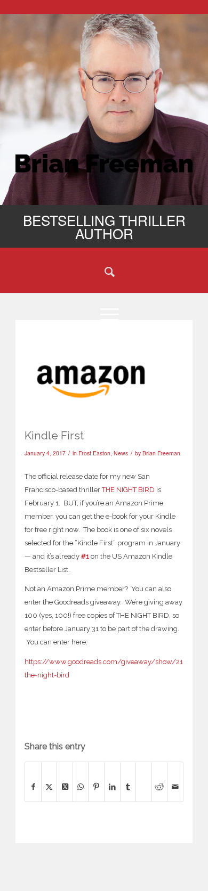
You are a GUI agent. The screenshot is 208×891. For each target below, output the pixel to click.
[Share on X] (49, 787)
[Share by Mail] (175, 787)
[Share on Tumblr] (128, 787)
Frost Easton (94, 453)
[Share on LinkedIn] (112, 787)
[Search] (104, 271)
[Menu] (104, 313)
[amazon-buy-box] (91, 376)
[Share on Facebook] (33, 787)
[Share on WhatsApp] (81, 787)
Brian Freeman (161, 453)
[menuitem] (104, 271)
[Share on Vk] (143, 775)
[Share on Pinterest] (96, 787)
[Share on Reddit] (159, 787)
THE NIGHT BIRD (128, 490)
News (121, 453)
